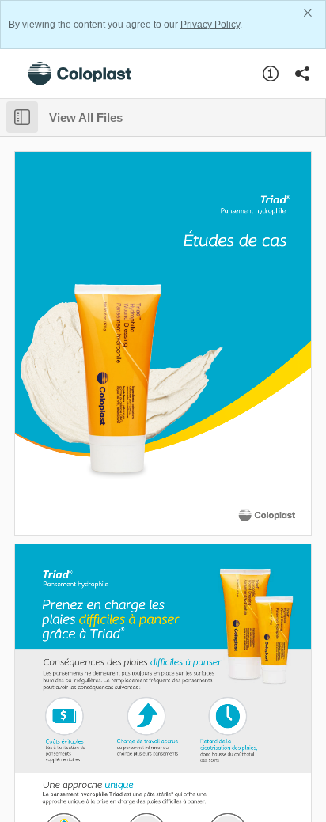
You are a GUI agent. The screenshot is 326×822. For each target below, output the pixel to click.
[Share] (302, 73)
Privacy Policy (210, 24)
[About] (270, 73)
